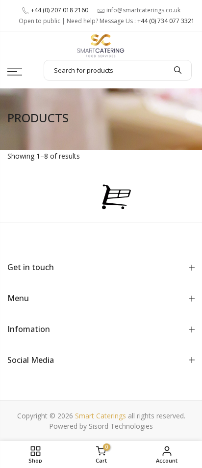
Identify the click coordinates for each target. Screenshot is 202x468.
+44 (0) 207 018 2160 (59, 10)
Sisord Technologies (121, 426)
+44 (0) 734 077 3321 (166, 21)
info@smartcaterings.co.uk (143, 10)
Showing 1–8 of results (43, 156)
